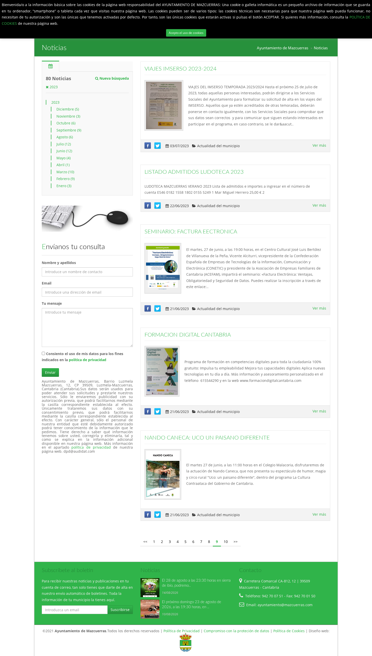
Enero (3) (63, 185)
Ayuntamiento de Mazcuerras (282, 48)
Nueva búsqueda (113, 78)
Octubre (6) (65, 123)
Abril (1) (63, 164)
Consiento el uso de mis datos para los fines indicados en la (82, 356)
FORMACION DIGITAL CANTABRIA (187, 335)
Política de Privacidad (181, 630)
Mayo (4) (63, 158)
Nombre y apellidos (59, 262)
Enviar (50, 372)
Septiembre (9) (68, 130)
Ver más (319, 145)
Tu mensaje (52, 303)
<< (145, 541)
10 (226, 541)
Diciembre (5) (67, 109)
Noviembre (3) (68, 116)
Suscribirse (120, 609)
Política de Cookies (289, 630)
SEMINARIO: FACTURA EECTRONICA (190, 231)
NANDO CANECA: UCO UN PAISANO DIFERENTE (207, 438)
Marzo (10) (65, 171)
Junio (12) (64, 150)
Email (46, 283)
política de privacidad (87, 359)
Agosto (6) (64, 137)
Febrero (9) (65, 178)
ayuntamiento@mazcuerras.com (285, 604)
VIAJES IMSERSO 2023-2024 (180, 69)
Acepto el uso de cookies (186, 33)
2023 (53, 86)
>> (236, 541)
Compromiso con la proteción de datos (236, 630)
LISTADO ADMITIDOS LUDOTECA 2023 (194, 172)
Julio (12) (63, 144)
